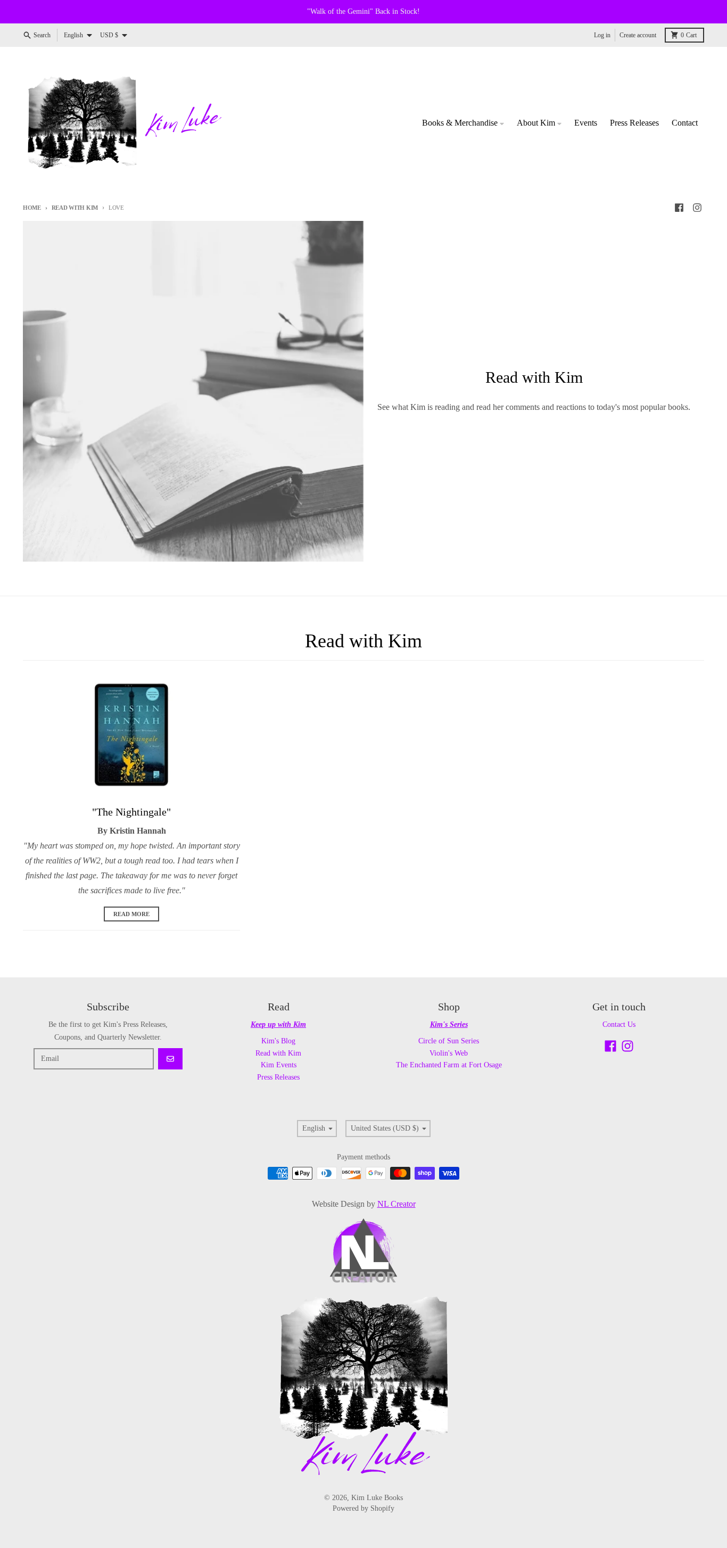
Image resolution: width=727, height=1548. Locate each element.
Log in (602, 35)
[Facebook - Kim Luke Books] (679, 208)
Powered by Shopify (363, 1508)
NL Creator (396, 1203)
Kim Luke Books (377, 1498)
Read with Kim (75, 207)
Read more (131, 914)
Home (32, 207)
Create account (637, 35)
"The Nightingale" (131, 812)
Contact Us (618, 1024)
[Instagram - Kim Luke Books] (697, 208)
